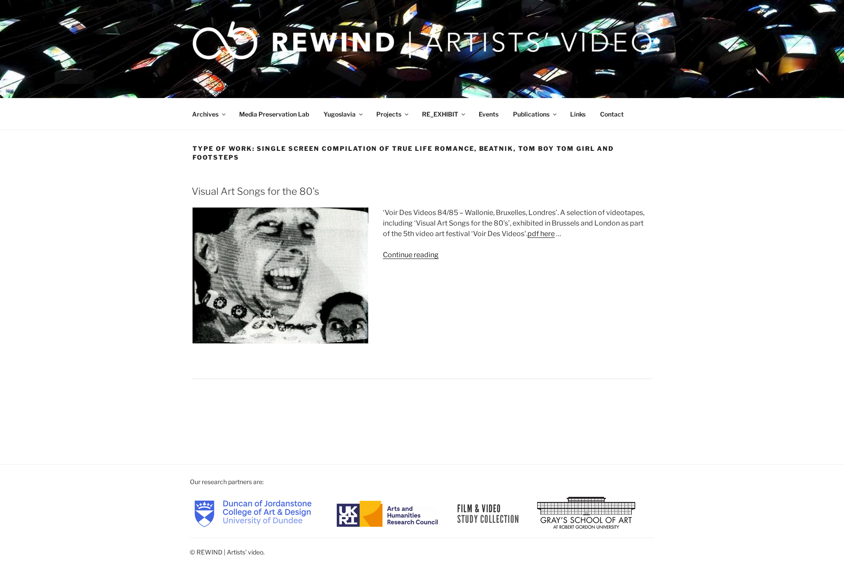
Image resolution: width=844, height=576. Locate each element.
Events (488, 114)
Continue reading (411, 255)
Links (578, 114)
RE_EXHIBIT (440, 114)
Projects (388, 114)
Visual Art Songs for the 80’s (255, 191)
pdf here (541, 234)
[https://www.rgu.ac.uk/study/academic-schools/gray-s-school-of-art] (586, 513)
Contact (612, 114)
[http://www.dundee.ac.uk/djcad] (253, 513)
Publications (531, 114)
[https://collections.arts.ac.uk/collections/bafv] (488, 513)
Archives (205, 114)
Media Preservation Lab (274, 114)
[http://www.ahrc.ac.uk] (387, 513)
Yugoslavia (340, 114)
